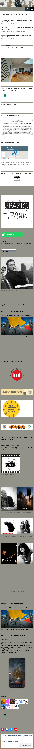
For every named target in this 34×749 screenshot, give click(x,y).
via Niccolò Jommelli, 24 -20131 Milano (12, 444)
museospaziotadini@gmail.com (10, 445)
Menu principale (32, 9)
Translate (14, 251)
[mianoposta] (8, 701)
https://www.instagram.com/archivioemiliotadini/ (14, 305)
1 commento (25, 24)
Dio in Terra (4, 639)
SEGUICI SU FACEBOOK (9, 104)
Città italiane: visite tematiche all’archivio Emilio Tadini (16, 315)
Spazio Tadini (4, 9)
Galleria (3, 24)
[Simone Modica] (26, 701)
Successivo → (21, 47)
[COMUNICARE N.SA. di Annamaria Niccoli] (17, 706)
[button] (17, 673)
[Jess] (12, 701)
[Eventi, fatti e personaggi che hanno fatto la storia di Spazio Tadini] (17, 127)
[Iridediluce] (17, 701)
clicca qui (29, 243)
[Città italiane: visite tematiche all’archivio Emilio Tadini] (17, 326)
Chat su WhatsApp (13, 234)
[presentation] (11, 686)
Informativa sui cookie (13, 741)
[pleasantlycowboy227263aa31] (8, 706)
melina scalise (18, 24)
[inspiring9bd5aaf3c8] (21, 701)
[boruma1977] (3, 701)
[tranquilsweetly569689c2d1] (12, 706)
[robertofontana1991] (3, 706)
